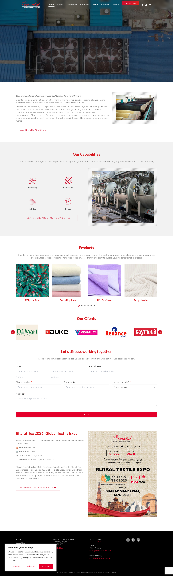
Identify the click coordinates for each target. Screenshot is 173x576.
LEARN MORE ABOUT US (33, 130)
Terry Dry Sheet (68, 300)
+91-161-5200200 (96, 542)
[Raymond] (145, 332)
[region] (30, 557)
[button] (78, 305)
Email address (95, 366)
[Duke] (56, 332)
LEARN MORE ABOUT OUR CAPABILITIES (48, 218)
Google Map (58, 548)
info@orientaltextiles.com (99, 558)
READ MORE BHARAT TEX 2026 (36, 487)
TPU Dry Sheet (105, 300)
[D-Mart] (27, 332)
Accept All (46, 566)
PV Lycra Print (32, 300)
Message (20, 394)
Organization (70, 382)
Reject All (31, 566)
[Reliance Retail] (116, 332)
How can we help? (121, 382)
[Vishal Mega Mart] (86, 332)
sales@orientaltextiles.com (100, 551)
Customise (15, 566)
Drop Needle (140, 300)
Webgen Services (110, 572)
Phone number (24, 382)
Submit (86, 414)
